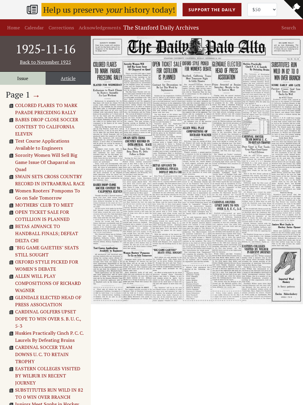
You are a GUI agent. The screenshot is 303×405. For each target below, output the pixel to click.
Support (212, 9)
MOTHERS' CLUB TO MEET (44, 205)
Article (68, 78)
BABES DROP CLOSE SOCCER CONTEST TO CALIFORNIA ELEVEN (46, 126)
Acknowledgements (100, 27)
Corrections (61, 27)
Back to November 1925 (45, 62)
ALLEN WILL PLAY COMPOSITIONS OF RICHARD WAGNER (48, 283)
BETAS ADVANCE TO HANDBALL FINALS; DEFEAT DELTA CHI (46, 233)
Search (288, 27)
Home (13, 27)
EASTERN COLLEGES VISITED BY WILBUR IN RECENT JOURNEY (47, 375)
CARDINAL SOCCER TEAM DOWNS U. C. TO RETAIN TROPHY (43, 354)
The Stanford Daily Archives (161, 27)
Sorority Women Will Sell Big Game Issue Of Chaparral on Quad (46, 162)
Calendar (34, 27)
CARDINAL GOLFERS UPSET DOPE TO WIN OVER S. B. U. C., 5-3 (48, 318)
